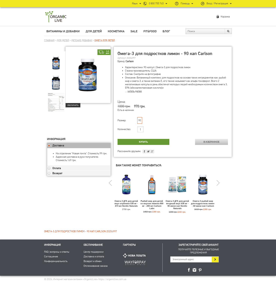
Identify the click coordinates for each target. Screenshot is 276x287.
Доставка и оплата (94, 256)
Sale (133, 31)
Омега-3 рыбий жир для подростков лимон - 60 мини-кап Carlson (203, 203)
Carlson (130, 61)
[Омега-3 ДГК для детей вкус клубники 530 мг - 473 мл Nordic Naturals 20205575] (126, 198)
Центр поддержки (93, 251)
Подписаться (215, 259)
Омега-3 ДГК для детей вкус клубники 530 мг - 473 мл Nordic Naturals (126, 203)
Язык (135, 3)
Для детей (94, 31)
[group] (56, 60)
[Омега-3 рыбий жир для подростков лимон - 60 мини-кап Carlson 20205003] (203, 198)
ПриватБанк (135, 262)
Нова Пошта (135, 255)
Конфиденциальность (55, 261)
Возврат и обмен (93, 261)
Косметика (116, 31)
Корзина (225, 16)
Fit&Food (150, 31)
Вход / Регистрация (217, 3)
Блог (166, 31)
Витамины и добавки (63, 31)
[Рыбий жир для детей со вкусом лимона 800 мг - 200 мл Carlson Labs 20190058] (152, 198)
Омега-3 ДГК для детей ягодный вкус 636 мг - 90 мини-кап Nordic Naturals (177, 205)
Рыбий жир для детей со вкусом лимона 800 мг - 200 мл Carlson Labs (151, 205)
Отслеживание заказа (96, 265)
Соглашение (51, 256)
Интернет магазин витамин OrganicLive (56, 17)
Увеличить (73, 105)
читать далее (134, 91)
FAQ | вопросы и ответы (56, 251)
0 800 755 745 (156, 3)
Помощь (185, 3)
